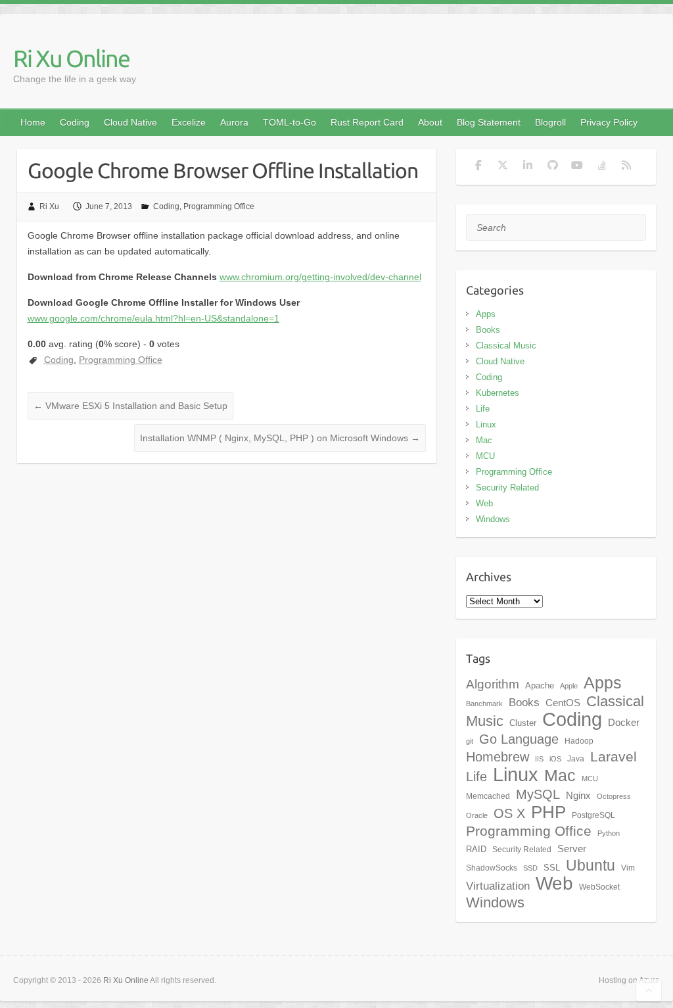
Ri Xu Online (71, 58)
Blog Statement (489, 122)
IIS (539, 759)
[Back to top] (648, 990)
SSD (530, 868)
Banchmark (484, 704)
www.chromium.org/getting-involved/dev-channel (320, 277)
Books (488, 330)
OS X (509, 813)
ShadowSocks (491, 868)
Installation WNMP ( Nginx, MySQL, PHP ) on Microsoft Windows (280, 438)
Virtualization (498, 885)
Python (608, 833)
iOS (555, 759)
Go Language (519, 739)
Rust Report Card (367, 122)
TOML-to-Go (289, 122)
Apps (486, 314)
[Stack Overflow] (602, 167)
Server (571, 849)
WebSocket (599, 887)
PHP (548, 812)
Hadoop (579, 741)
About (430, 122)
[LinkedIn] (527, 167)
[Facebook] (478, 167)
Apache (539, 685)
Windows (493, 519)
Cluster (522, 723)
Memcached (488, 796)
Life (483, 409)
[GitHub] (552, 167)
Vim (628, 868)
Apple (569, 686)
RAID (476, 849)
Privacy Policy (609, 122)
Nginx (578, 795)
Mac (484, 440)
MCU (485, 456)
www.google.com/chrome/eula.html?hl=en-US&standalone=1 (153, 318)
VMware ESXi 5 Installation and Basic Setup (130, 405)
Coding (74, 122)
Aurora (234, 122)
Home (32, 122)
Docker (623, 722)
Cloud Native (130, 122)
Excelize (189, 122)
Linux (486, 424)
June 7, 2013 (108, 206)
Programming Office (218, 206)
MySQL (538, 794)
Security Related (507, 487)
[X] (502, 167)
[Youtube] (577, 167)
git (469, 741)
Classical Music (506, 345)
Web (484, 503)
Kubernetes (497, 393)
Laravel (613, 757)
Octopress (614, 796)
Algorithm (492, 684)
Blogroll (550, 122)
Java (575, 758)
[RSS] (626, 167)
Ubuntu (590, 865)
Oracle (477, 815)
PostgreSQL (593, 815)
